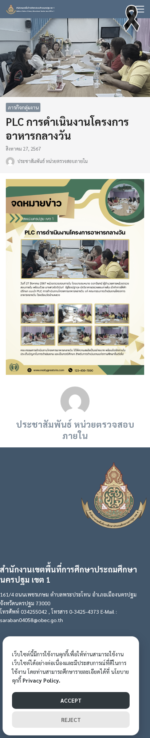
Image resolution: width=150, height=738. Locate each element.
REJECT (71, 719)
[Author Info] (75, 400)
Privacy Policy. (41, 680)
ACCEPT (71, 700)
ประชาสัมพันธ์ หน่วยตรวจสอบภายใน (52, 161)
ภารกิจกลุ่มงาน (23, 107)
